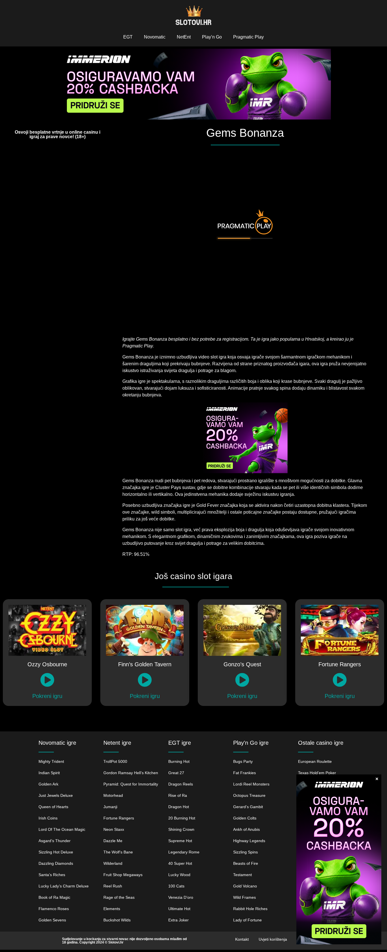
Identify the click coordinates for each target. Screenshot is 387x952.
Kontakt (242, 939)
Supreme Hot (180, 840)
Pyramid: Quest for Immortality (130, 784)
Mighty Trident (51, 761)
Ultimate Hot (179, 908)
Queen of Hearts (53, 806)
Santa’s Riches (52, 874)
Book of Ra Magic (54, 897)
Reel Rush (112, 886)
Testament (242, 874)
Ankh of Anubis (246, 829)
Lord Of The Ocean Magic (62, 829)
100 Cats (176, 886)
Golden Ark (48, 784)
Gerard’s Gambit (248, 806)
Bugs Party (243, 761)
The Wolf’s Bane (118, 852)
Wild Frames (244, 897)
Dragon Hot (178, 806)
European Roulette (315, 761)
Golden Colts (244, 818)
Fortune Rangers (118, 818)
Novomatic (154, 37)
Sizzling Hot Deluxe (56, 852)
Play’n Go (212, 37)
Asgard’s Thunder (55, 840)
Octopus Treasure (249, 795)
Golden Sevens (52, 920)
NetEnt (184, 37)
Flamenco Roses (54, 908)
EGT (128, 37)
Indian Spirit (49, 772)
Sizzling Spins (245, 852)
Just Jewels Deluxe (56, 795)
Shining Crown (181, 829)
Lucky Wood (179, 874)
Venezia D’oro (180, 897)
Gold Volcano (245, 886)
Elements (111, 908)
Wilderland (112, 863)
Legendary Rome (183, 852)
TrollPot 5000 (115, 761)
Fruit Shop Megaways (123, 874)
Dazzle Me (112, 840)
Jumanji (110, 806)
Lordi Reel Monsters (251, 784)
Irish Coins (48, 818)
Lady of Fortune (247, 920)
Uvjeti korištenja (273, 939)
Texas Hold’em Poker (317, 772)
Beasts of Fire (245, 863)
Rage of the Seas (119, 897)
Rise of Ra (177, 795)
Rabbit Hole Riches (250, 908)
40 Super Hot (180, 863)
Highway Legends (249, 840)
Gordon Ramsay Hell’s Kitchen (130, 772)
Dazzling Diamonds (56, 863)
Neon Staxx (113, 829)
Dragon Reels (180, 784)
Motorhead (113, 795)
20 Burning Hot (181, 818)
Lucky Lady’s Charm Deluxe (64, 886)
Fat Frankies (244, 772)
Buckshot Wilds (117, 920)
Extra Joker (178, 920)
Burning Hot (179, 761)
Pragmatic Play (248, 37)
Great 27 (176, 772)
